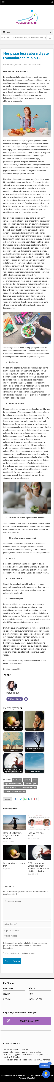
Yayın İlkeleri (35, 999)
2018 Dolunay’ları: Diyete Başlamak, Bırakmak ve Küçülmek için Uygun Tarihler (38, 867)
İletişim (6, 999)
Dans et (27, 780)
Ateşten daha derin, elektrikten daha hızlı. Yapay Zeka (26, 38)
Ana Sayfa (8, 989)
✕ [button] (49, 1063)
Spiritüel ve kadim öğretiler (15, 791)
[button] (52, 3)
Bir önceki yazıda (10, 77)
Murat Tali (31, 1078)
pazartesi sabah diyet (28, 787)
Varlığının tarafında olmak (14, 1052)
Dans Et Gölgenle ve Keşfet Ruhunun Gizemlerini (13, 836)
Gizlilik (6, 994)
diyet (35, 780)
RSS (31, 994)
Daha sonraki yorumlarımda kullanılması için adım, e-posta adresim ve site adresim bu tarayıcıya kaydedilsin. (25, 945)
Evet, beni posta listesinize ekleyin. (20, 953)
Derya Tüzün (9, 65)
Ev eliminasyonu (31, 784)
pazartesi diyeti (10, 787)
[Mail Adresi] (26, 699)
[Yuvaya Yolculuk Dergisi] (27, 17)
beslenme (17, 780)
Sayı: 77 (18, 65)
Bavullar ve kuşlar (10, 1049)
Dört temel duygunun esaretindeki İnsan (20, 1054)
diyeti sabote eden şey (13, 784)
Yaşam (24, 65)
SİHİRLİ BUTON (29, 1021)
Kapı (5, 1057)
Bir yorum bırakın (35, 65)
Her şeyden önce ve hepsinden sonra (19, 1060)
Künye (32, 989)
